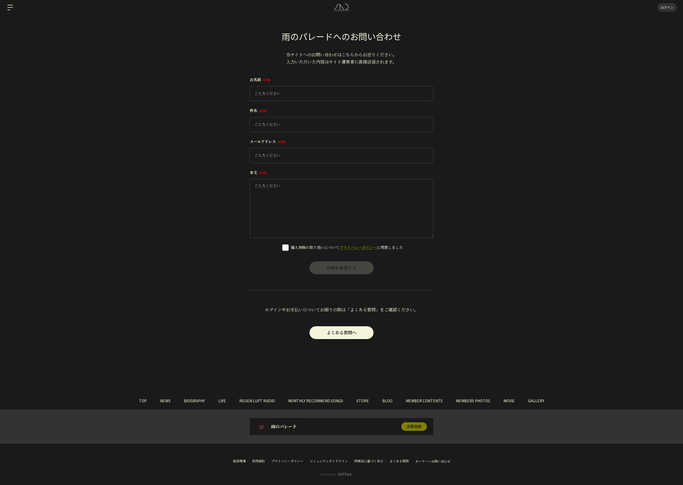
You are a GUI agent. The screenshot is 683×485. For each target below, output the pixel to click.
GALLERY (536, 400)
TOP (143, 400)
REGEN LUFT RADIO (257, 400)
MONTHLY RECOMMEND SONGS (315, 400)
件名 (258, 110)
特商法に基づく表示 (368, 461)
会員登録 (414, 426)
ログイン (667, 7)
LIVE (222, 400)
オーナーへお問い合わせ (432, 461)
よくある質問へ (341, 333)
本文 (258, 172)
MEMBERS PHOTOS (473, 400)
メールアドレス (267, 141)
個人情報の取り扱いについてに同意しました (347, 247)
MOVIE (509, 400)
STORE (362, 400)
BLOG (387, 400)
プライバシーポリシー (358, 247)
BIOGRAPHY (194, 400)
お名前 (259, 79)
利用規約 (258, 461)
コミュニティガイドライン (329, 461)
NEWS (165, 400)
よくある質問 (399, 461)
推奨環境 (239, 461)
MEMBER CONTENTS (424, 400)
